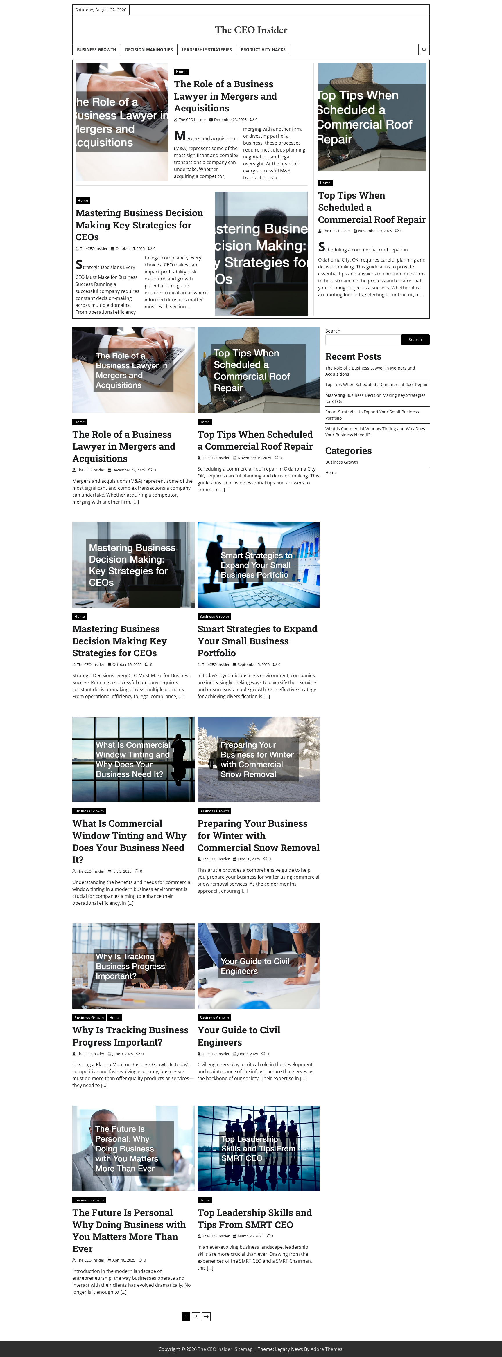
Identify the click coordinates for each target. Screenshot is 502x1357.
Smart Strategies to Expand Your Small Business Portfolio (258, 640)
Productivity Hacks (263, 49)
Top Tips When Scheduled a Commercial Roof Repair (255, 440)
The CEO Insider (251, 29)
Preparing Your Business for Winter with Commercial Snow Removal (259, 835)
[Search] (423, 49)
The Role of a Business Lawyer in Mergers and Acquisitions (225, 96)
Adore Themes (327, 1349)
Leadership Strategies (207, 49)
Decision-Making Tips (149, 49)
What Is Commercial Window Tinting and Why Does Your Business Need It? (129, 841)
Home (181, 71)
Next (206, 1316)
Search (332, 331)
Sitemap (244, 1349)
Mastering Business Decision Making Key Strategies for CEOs (139, 224)
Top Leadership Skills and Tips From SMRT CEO (255, 1218)
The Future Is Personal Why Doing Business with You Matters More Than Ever (129, 1230)
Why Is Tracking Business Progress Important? (130, 1035)
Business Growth (96, 49)
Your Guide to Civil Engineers (239, 1035)
